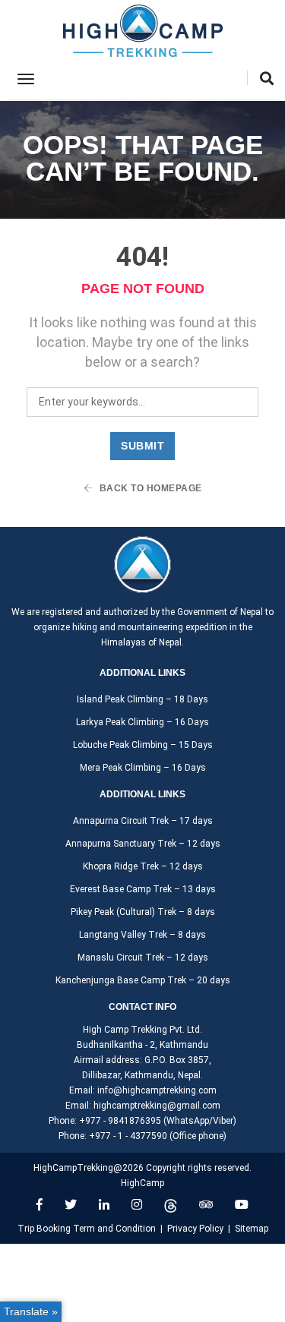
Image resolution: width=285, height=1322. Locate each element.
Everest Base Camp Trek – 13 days (143, 889)
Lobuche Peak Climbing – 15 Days (143, 745)
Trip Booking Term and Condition (86, 1228)
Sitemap (251, 1228)
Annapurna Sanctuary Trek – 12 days (142, 843)
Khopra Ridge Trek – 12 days (143, 866)
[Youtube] (241, 1205)
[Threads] (170, 1205)
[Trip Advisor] (206, 1205)
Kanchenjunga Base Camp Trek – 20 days (142, 980)
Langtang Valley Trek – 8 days (142, 934)
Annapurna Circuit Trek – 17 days (143, 821)
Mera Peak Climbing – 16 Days (143, 767)
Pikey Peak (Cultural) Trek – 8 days (143, 912)
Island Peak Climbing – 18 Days (142, 699)
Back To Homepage (149, 488)
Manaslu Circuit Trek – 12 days (143, 957)
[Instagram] (137, 1205)
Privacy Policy (195, 1228)
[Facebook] (39, 1205)
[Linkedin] (104, 1205)
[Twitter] (71, 1205)
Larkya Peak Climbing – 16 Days (142, 722)
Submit (142, 446)
